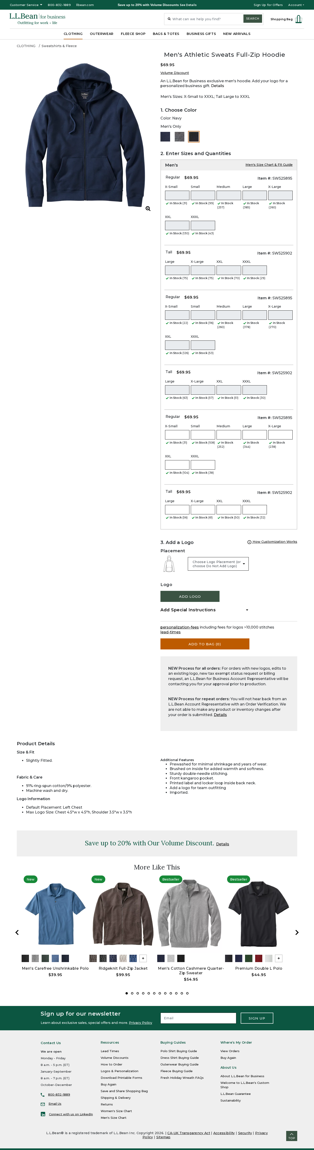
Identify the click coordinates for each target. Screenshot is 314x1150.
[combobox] (213, 19)
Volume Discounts (114, 1057)
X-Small (171, 187)
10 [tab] (176, 993)
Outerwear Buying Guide (179, 1064)
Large (247, 187)
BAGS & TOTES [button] (166, 34)
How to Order (111, 1064)
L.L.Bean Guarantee (235, 1094)
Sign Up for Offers (268, 5)
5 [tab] (149, 993)
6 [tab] (154, 993)
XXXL (195, 217)
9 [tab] (171, 993)
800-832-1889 (59, 5)
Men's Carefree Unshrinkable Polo (55, 968)
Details (217, 86)
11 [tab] (182, 993)
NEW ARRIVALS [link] (236, 34)
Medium (223, 187)
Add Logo (190, 596)
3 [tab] (138, 993)
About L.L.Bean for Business (242, 1076)
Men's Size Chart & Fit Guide (269, 165)
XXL (168, 217)
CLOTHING (26, 46)
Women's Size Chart (116, 1111)
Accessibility (224, 1133)
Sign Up (257, 1018)
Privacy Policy (140, 1023)
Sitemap (163, 1137)
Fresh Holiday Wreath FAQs (182, 1077)
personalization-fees (179, 627)
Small (195, 187)
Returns (107, 1104)
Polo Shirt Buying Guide (178, 1051)
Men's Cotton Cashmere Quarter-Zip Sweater (191, 970)
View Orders (230, 1051)
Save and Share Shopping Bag (124, 1091)
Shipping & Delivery (116, 1097)
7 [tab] (160, 993)
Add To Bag (204, 644)
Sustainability (230, 1100)
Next (297, 932)
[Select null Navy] (165, 136)
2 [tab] (132, 993)
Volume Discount (174, 73)
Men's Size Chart (113, 1117)
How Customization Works (274, 542)
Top (291, 1138)
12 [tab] (187, 993)
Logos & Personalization (119, 1071)
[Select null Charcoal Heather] (179, 136)
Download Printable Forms (121, 1077)
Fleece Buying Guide (176, 1071)
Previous (17, 932)
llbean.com (85, 5)
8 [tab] (165, 993)
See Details (188, 5)
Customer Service (24, 5)
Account (295, 5)
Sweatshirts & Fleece (59, 46)
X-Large (274, 187)
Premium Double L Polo (259, 968)
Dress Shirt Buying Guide (179, 1057)
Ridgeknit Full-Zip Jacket (123, 968)
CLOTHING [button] (73, 34)
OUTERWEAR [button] (101, 34)
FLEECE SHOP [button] (133, 34)
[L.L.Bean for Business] (37, 19)
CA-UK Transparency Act (188, 1133)
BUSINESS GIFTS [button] (201, 34)
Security (245, 1133)
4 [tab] (143, 993)
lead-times (170, 632)
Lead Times (110, 1051)
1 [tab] (127, 993)
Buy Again (108, 1084)
